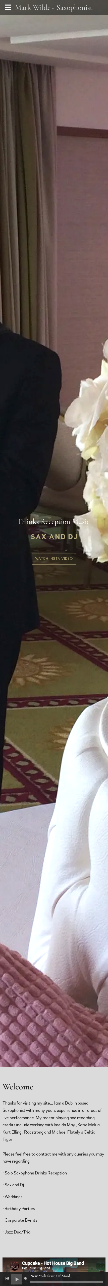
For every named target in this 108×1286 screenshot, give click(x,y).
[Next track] (25, 1278)
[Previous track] (7, 1278)
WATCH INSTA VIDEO (54, 558)
